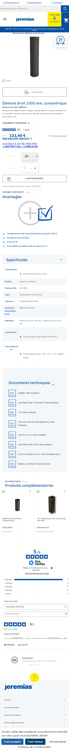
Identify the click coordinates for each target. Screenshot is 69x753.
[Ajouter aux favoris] (30, 492)
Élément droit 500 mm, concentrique (12, 520)
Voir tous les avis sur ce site (37, 573)
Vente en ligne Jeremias (14, 723)
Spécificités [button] (16, 259)
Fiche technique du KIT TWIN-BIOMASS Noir (39, 454)
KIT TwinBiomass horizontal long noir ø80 (51, 520)
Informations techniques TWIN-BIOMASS (38, 403)
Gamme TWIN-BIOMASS (28, 393)
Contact (58, 2)
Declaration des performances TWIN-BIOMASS (36, 423)
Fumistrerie (12, 2)
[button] (34, 420)
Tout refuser (35, 741)
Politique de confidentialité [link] (34, 746)
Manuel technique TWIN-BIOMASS (34, 464)
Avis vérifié (12, 629)
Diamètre (10, 156)
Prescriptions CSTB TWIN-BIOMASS (35, 445)
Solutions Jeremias (12, 715)
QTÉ (10, 168)
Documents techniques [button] (14, 123)
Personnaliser (58, 741)
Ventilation (35, 2)
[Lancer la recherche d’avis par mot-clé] (66, 614)
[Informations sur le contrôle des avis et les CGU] (51, 568)
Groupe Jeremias (11, 708)
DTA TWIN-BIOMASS (27, 412)
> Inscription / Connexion (20, 146)
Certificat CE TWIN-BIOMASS (32, 435)
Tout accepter (12, 741)
